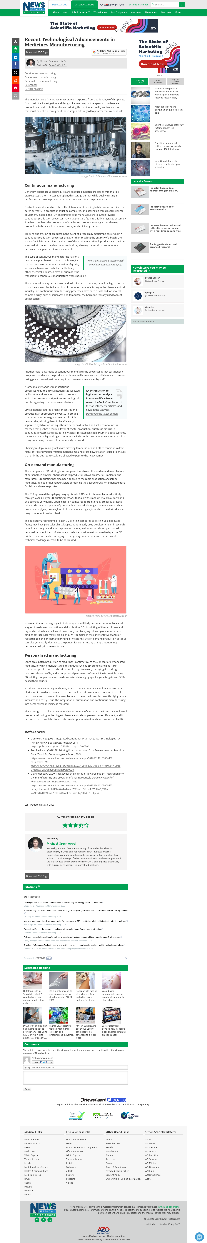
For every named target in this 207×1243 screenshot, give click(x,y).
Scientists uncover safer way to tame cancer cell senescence (169, 127)
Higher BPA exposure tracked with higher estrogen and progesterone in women (61, 1030)
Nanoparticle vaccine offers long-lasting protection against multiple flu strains (86, 995)
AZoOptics (150, 1151)
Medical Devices (32, 1174)
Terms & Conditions (116, 1167)
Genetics (149, 307)
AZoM (148, 1139)
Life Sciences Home (84, 4)
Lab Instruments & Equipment (81, 1147)
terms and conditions (168, 1206)
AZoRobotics (151, 1155)
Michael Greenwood (61, 843)
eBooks (28, 1182)
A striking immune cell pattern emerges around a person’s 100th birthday (168, 146)
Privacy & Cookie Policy (117, 1170)
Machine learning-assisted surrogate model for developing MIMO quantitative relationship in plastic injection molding (74, 921)
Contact (110, 1163)
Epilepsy (149, 292)
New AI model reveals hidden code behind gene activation (168, 164)
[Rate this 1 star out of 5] (65, 825)
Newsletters (112, 1151)
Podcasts (28, 1190)
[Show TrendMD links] (126, 958)
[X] (16, 72)
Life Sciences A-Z (74, 1151)
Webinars (71, 1167)
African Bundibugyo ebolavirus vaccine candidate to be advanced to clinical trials (86, 1031)
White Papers (31, 1155)
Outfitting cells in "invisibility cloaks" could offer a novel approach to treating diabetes (33, 996)
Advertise (110, 1159)
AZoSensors (151, 1159)
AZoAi (148, 1178)
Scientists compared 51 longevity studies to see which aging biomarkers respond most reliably (167, 93)
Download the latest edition (102, 413)
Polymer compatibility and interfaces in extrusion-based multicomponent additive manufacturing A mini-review (72, 937)
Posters (28, 1186)
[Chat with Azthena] (199, 1236)
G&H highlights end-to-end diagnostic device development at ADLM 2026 (61, 995)
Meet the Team (113, 1143)
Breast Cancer (152, 277)
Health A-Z (29, 1151)
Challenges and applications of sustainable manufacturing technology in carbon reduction (63, 902)
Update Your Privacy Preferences (163, 1218)
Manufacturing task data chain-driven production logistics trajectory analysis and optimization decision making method (75, 910)
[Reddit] (16, 80)
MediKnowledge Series (36, 1167)
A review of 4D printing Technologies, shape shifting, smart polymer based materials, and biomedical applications (73, 945)
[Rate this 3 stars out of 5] (75, 825)
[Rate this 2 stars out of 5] (70, 825)
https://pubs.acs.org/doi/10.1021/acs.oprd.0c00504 (60, 746)
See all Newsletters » (143, 321)
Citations (31, 887)
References (31, 85)
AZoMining (150, 1163)
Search (109, 1147)
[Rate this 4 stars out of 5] (81, 825)
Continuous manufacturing (40, 73)
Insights (28, 1163)
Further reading (34, 88)
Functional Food (32, 1143)
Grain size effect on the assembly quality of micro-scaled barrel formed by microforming (62, 929)
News (27, 1147)
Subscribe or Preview (155, 281)
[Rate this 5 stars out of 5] (86, 825)
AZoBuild (149, 1170)
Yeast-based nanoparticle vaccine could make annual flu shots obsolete (113, 995)
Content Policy (113, 1174)
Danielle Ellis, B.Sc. (58, 65)
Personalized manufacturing (41, 81)
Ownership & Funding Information (123, 1178)
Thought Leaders (33, 1159)
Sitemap (110, 1155)
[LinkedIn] (16, 57)
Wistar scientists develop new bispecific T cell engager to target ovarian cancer (113, 1030)
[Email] (16, 96)
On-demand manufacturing (40, 77)
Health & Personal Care (36, 1170)
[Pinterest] (16, 88)
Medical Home (59, 4)
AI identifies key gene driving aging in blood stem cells (169, 109)
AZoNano (150, 1143)
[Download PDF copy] (16, 42)
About (109, 1139)
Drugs (27, 1178)
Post (27, 1089)
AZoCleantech (152, 1147)
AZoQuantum (152, 1167)
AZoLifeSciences (153, 1174)
